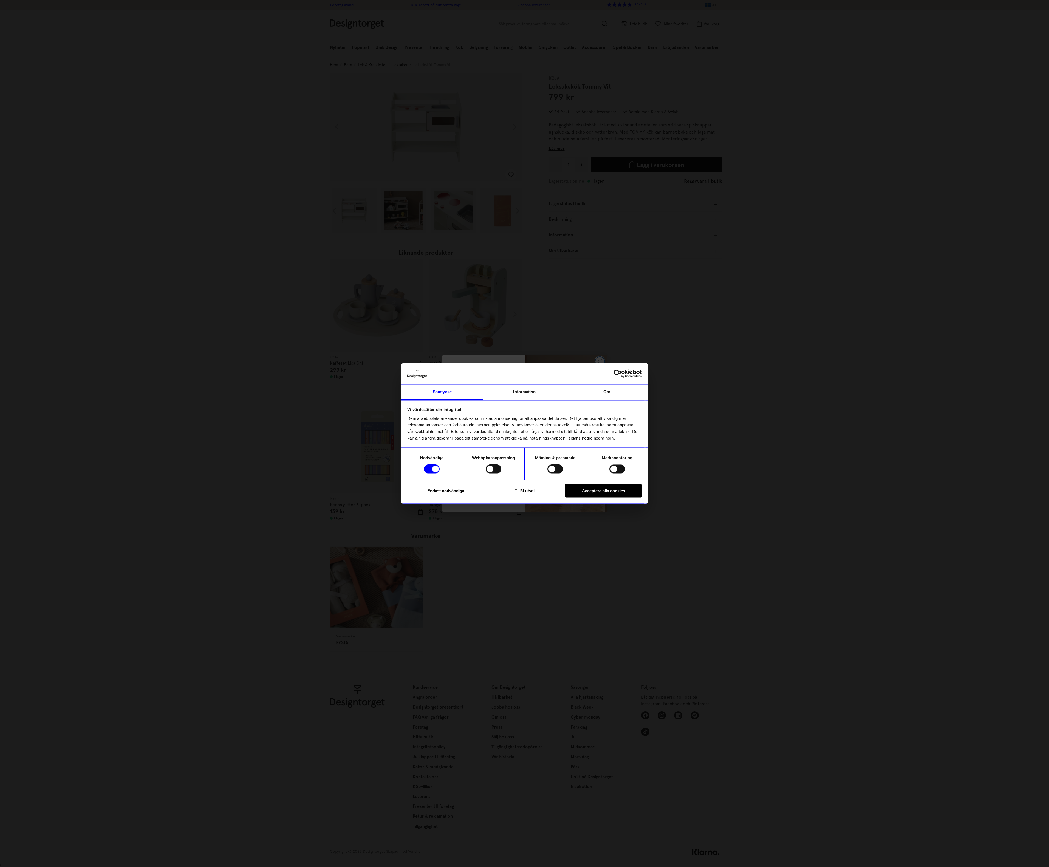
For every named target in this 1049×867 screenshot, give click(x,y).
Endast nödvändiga (445, 490)
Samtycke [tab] (442, 391)
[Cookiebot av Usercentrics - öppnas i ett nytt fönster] (618, 374)
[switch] (493, 469)
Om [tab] (606, 391)
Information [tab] (524, 391)
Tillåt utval (525, 490)
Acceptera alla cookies (603, 490)
